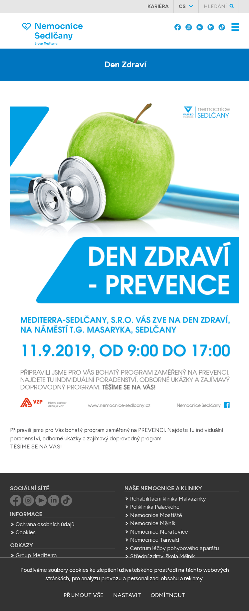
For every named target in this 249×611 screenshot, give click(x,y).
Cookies (26, 532)
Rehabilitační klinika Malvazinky (168, 498)
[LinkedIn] (211, 26)
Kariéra (158, 6)
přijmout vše (83, 595)
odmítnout (168, 595)
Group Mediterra (36, 555)
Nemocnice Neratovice (159, 531)
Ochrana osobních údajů (45, 524)
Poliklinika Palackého (155, 507)
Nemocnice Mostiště (156, 515)
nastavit (127, 595)
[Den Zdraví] (124, 258)
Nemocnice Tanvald (154, 540)
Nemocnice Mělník (152, 523)
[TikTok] (222, 26)
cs (182, 6)
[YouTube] (199, 26)
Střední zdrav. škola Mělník (162, 556)
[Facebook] (177, 26)
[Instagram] (188, 26)
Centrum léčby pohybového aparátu (174, 548)
